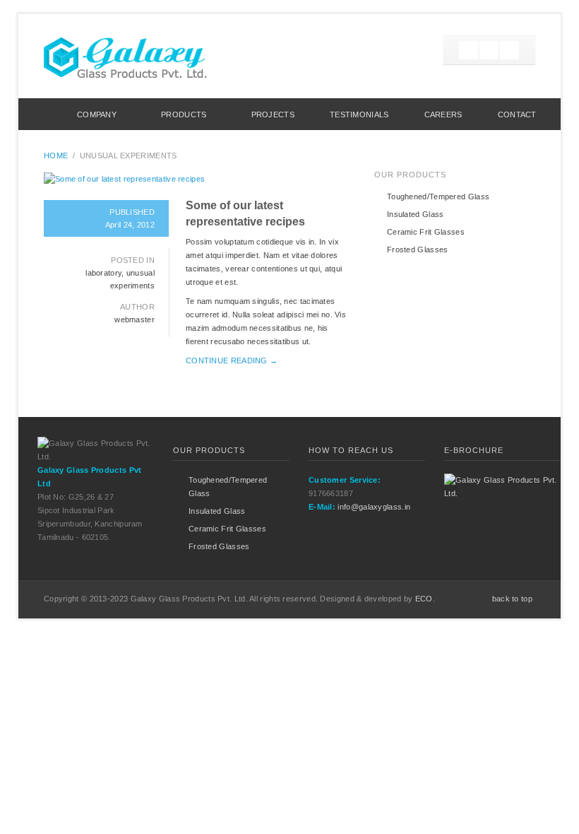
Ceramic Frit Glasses (426, 232)
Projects (272, 114)
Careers (443, 114)
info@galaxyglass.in (374, 507)
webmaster (134, 319)
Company (97, 114)
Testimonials (359, 114)
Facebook (489, 50)
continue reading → (231, 360)
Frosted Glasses (417, 249)
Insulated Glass (415, 214)
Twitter (468, 50)
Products (183, 114)
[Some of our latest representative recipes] (196, 179)
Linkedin (509, 50)
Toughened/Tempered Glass (438, 196)
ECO (424, 598)
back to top (512, 598)
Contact (517, 114)
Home (38, 114)
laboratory (103, 273)
